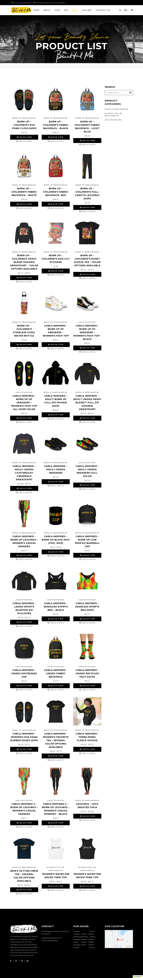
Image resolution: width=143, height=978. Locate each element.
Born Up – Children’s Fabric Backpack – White (24, 192)
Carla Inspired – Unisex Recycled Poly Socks (87, 673)
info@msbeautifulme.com (52, 938)
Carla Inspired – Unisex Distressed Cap (24, 673)
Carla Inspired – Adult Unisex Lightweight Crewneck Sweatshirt (24, 473)
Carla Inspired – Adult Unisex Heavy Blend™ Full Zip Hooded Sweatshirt (87, 403)
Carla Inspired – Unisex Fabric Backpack (55, 673)
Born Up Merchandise (24, 118)
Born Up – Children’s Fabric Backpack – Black (55, 125)
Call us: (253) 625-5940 (50, 941)
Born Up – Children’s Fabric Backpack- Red (55, 192)
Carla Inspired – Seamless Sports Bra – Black (56, 606)
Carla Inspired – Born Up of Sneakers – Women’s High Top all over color (24, 403)
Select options (24, 132)
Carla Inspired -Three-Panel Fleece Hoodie (87, 737)
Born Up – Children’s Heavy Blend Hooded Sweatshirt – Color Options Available (24, 262)
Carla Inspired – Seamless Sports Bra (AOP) (87, 606)
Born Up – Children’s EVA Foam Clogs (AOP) (24, 125)
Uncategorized (87, 322)
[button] (24, 137)
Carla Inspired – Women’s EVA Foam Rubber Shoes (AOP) (24, 737)
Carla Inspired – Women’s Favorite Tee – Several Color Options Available (56, 740)
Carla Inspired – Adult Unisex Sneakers (55, 469)
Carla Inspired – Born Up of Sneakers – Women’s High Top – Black (87, 332)
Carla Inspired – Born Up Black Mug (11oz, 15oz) (56, 539)
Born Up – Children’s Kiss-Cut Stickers (56, 258)
